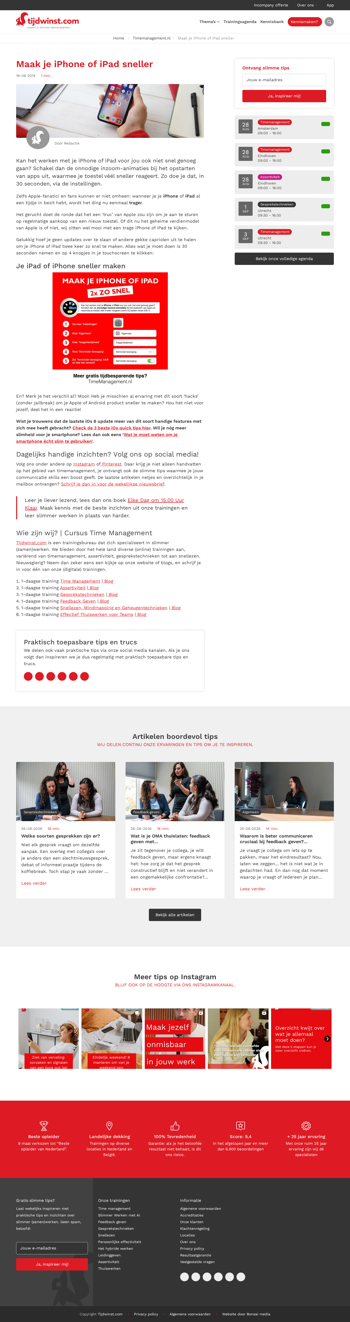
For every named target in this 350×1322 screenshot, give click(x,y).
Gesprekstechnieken (116, 1228)
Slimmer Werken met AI (119, 1215)
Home (118, 38)
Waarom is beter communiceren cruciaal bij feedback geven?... (276, 838)
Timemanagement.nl (152, 38)
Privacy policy (192, 1248)
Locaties (187, 1235)
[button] (48, 1038)
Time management (114, 1208)
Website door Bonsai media (246, 1314)
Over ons (305, 5)
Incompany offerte (271, 5)
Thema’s (207, 21)
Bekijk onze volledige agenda (284, 258)
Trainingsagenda (239, 21)
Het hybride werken (115, 1248)
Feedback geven (112, 1222)
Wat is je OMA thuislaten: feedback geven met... (170, 838)
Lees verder (34, 883)
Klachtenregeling (194, 1228)
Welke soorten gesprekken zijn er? (60, 836)
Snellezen (106, 1235)
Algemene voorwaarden (200, 1208)
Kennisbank (272, 21)
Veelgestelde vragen (197, 1262)
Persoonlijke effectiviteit (119, 1242)
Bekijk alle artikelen (175, 914)
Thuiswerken (109, 1268)
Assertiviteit (108, 1262)
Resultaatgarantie (195, 1255)
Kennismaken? (304, 21)
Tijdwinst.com (110, 1314)
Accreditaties (191, 1215)
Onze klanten (191, 1222)
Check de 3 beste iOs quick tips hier (111, 427)
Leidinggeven (109, 1255)
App (330, 5)
